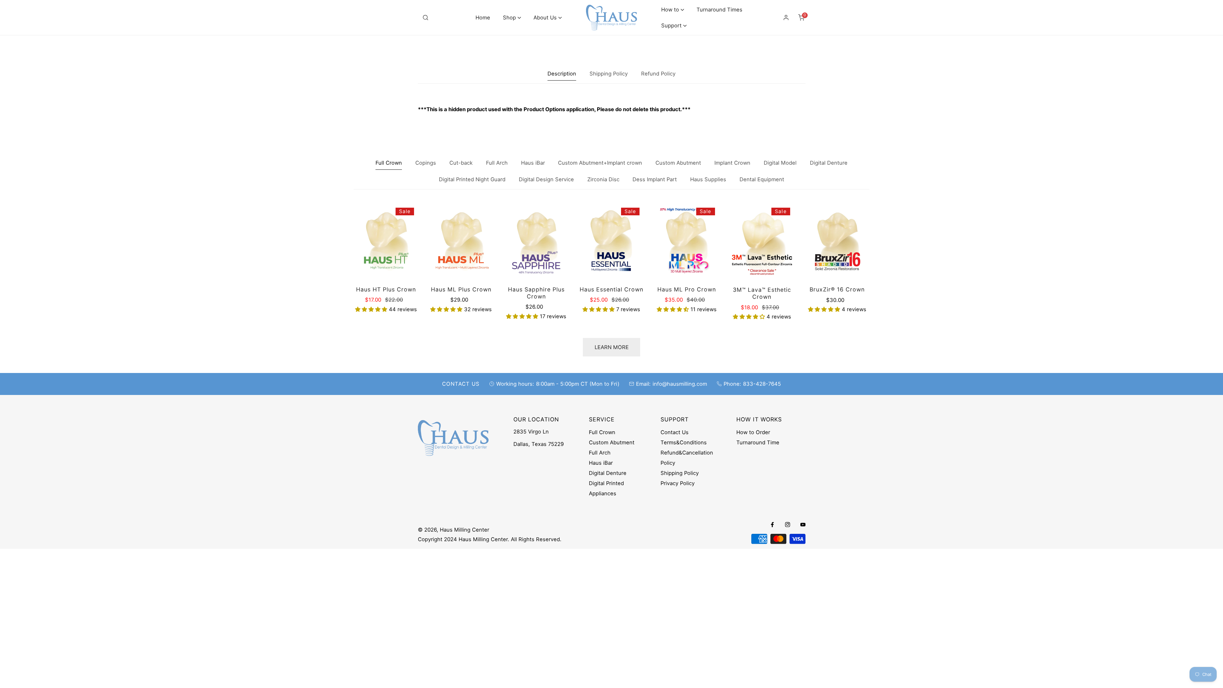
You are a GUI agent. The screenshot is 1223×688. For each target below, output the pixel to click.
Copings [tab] (425, 163)
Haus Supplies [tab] (708, 179)
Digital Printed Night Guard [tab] (472, 179)
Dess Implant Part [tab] (655, 179)
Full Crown (602, 432)
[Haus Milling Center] (611, 17)
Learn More (612, 347)
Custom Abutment (611, 442)
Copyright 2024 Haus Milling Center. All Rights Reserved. (489, 539)
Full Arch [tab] (497, 163)
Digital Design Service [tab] (546, 179)
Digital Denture (607, 473)
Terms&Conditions (684, 442)
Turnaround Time (757, 442)
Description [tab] (561, 73)
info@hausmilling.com (680, 384)
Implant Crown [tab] (732, 163)
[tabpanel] (611, 109)
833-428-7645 (762, 384)
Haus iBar (601, 463)
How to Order (753, 432)
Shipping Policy (680, 473)
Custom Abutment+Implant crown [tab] (600, 163)
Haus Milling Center (464, 530)
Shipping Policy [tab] (609, 73)
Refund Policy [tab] (658, 73)
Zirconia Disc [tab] (603, 179)
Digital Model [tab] (780, 163)
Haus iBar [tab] (533, 163)
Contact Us (675, 432)
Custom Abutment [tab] (678, 163)
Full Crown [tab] (388, 163)
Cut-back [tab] (461, 163)
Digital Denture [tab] (829, 163)
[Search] (425, 17)
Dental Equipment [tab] (762, 179)
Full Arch (600, 452)
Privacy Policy (678, 483)
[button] (512, 18)
